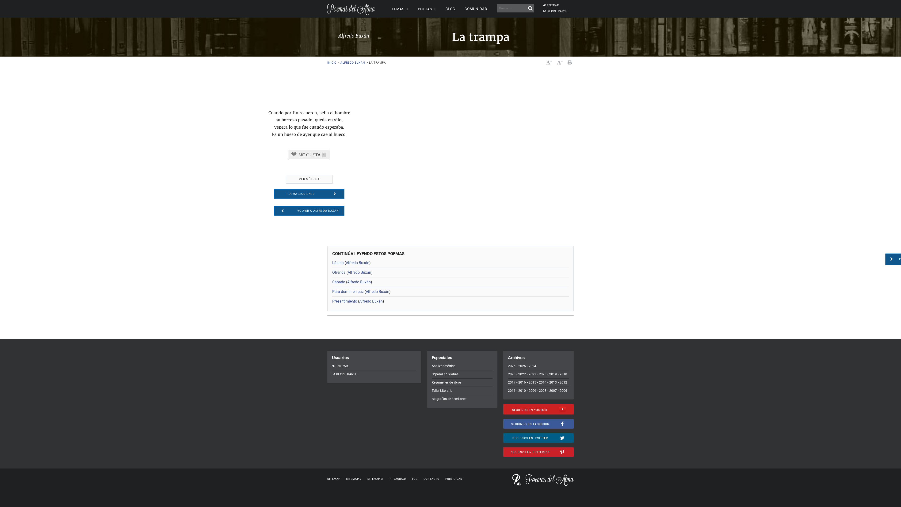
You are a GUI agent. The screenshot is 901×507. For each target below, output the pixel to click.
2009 (532, 390)
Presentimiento (344, 301)
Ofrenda (339, 272)
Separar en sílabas (445, 374)
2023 (511, 374)
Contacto (431, 478)
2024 (532, 366)
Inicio (331, 62)
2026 (511, 366)
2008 (542, 390)
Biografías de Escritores (449, 398)
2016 (522, 382)
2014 (542, 382)
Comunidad (476, 9)
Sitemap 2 (354, 478)
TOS (415, 478)
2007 (553, 390)
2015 (532, 382)
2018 (563, 374)
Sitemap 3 (375, 478)
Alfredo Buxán (352, 62)
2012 (563, 382)
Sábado (338, 282)
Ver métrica (309, 179)
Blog (450, 9)
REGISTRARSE (557, 11)
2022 (522, 374)
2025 (522, 366)
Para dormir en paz (348, 291)
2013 (553, 382)
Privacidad (397, 478)
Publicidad (453, 478)
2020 (542, 374)
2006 (563, 390)
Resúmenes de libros (447, 382)
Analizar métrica (443, 366)
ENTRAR (553, 5)
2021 (532, 374)
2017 (511, 382)
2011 (511, 390)
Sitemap (333, 478)
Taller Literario (442, 390)
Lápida (338, 263)
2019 (553, 374)
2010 (522, 390)
